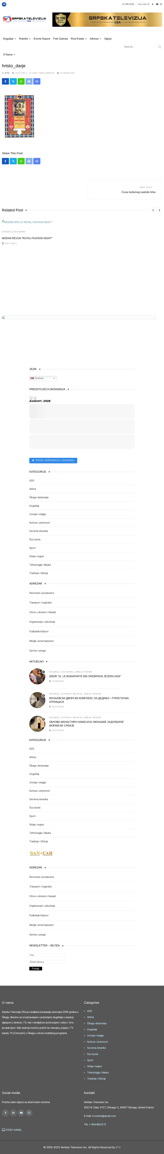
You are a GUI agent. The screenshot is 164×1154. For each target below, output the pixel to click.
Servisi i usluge (37, 650)
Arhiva (32, 488)
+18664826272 (97, 1124)
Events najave (42, 38)
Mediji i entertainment (41, 641)
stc (7, 73)
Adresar (94, 38)
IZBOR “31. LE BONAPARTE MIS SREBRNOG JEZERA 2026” (85, 676)
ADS (31, 480)
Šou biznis (19, 232)
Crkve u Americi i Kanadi (42, 612)
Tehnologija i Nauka (40, 564)
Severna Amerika (38, 531)
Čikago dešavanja (39, 497)
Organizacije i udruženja (42, 621)
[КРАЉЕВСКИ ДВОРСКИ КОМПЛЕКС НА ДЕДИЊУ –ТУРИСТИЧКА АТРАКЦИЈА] (37, 700)
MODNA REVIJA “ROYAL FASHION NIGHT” (27, 238)
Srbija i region (36, 556)
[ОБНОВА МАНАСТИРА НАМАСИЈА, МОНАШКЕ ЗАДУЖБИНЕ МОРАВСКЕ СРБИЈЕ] (37, 724)
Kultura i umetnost (39, 522)
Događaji (8, 38)
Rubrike (23, 38)
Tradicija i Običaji (38, 573)
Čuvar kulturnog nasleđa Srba (139, 192)
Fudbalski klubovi (38, 631)
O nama (7, 54)
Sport (32, 548)
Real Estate (77, 38)
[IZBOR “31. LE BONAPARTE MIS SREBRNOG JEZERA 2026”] (37, 676)
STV (118, 1147)
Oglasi (108, 38)
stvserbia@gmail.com (104, 1115)
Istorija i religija (37, 514)
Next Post (146, 187)
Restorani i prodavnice (41, 593)
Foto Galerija (60, 38)
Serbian (39, 378)
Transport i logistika (40, 602)
